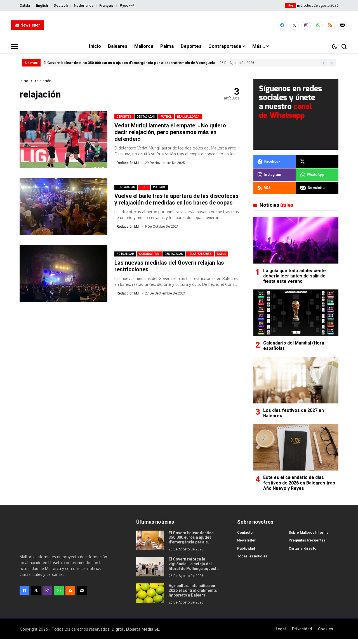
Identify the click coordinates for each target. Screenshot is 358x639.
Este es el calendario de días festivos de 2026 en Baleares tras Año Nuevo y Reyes (299, 483)
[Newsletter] (342, 25)
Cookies (325, 629)
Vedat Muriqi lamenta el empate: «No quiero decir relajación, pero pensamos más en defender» (170, 132)
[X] (294, 25)
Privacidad (302, 629)
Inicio (24, 81)
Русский (127, 5)
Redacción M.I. (128, 163)
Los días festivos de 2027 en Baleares (293, 413)
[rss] (330, 25)
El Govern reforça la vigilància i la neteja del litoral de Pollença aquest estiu (192, 566)
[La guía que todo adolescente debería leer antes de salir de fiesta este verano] (295, 240)
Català (25, 5)
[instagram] (306, 25)
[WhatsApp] (318, 25)
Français (106, 5)
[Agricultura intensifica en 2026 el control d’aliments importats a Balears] (150, 593)
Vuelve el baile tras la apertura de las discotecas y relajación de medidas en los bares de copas (176, 199)
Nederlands (83, 5)
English (42, 5)
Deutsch (61, 5)
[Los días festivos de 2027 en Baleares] (295, 380)
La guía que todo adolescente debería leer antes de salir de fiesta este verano (294, 276)
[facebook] (282, 25)
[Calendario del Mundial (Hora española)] (295, 312)
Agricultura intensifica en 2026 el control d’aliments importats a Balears (193, 590)
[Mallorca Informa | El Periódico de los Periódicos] (179, 25)
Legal (281, 629)
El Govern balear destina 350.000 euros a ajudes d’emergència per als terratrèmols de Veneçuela (129, 63)
